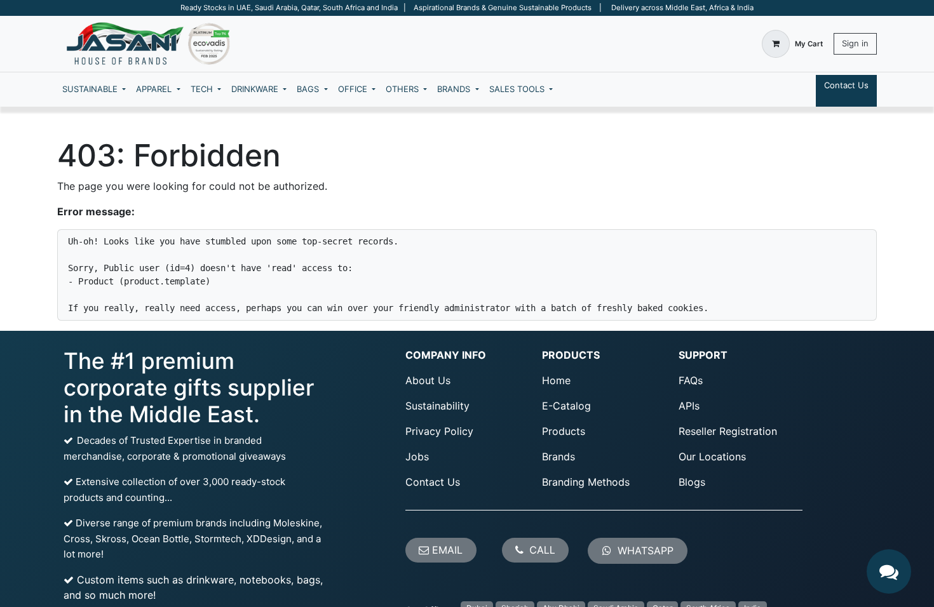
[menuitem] (94, 89)
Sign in (855, 43)
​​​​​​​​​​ (643, 550)
